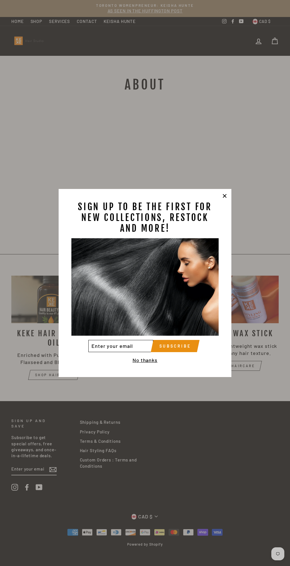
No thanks (145, 360)
